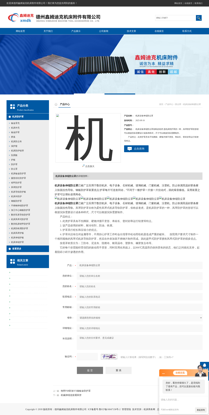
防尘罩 (14, 169)
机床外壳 (15, 128)
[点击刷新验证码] (109, 356)
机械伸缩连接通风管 (71, 395)
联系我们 (198, 3)
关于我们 (48, 31)
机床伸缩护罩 (17, 242)
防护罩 (14, 164)
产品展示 (75, 31)
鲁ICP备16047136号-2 (110, 409)
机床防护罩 (18, 116)
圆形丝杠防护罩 (18, 178)
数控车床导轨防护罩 (20, 214)
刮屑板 (14, 155)
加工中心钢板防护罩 (20, 210)
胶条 (13, 137)
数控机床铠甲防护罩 (20, 224)
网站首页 (178, 3)
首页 (161, 104)
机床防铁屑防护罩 (19, 228)
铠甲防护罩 (16, 182)
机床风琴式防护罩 (19, 219)
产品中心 (169, 104)
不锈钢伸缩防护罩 (19, 205)
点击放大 (89, 166)
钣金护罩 (15, 132)
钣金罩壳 (15, 123)
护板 (13, 160)
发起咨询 (201, 410)
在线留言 (188, 3)
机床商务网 (149, 409)
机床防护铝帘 (17, 150)
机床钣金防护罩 (18, 173)
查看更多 (16, 248)
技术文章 (131, 31)
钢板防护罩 (16, 201)
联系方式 (187, 31)
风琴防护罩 (16, 187)
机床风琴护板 (17, 233)
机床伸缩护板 (17, 237)
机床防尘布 (16, 141)
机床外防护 (16, 196)
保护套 (14, 146)
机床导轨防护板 (18, 192)
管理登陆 (126, 409)
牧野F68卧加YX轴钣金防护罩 (76, 391)
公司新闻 (103, 31)
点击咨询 (139, 148)
